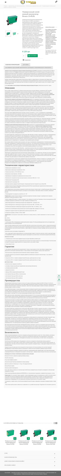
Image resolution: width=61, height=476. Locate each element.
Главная (5, 6)
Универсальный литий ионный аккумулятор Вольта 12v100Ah (23, 442)
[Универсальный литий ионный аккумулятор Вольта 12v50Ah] (37, 433)
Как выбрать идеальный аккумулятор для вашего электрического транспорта (28, 67)
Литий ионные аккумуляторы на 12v (33, 6)
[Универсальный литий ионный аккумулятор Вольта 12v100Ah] (24, 433)
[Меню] (5, 2)
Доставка (25, 64)
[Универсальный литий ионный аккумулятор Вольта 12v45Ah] (8, 34)
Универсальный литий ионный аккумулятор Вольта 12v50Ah (37, 442)
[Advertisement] (53, 18)
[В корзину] (14, 438)
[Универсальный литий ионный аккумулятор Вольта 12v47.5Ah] (51, 433)
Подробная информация (12, 64)
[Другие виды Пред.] (4, 34)
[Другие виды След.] (18, 34)
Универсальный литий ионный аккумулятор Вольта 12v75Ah (10, 442)
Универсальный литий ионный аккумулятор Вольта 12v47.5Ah (50, 442)
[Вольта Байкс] (30, 2)
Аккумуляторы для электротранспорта (17, 6)
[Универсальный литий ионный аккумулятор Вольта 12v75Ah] (10, 433)
